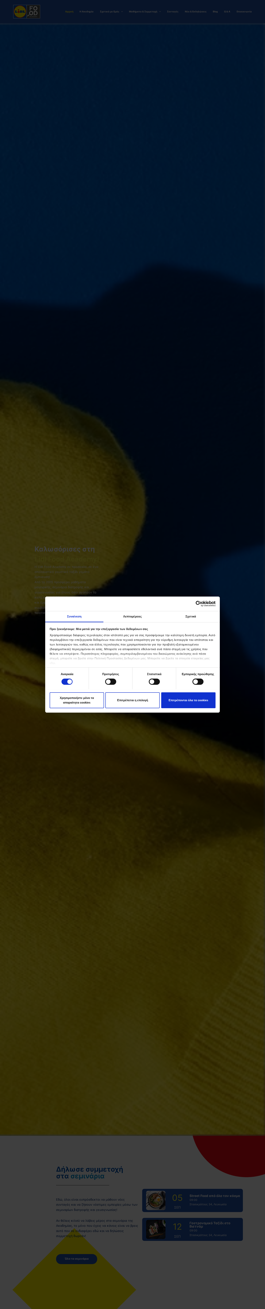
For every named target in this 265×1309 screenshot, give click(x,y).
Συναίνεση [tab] (74, 616)
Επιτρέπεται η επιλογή (132, 700)
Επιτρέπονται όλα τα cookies (188, 700)
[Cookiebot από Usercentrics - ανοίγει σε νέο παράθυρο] (199, 604)
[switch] (110, 682)
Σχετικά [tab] (190, 616)
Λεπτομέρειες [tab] (132, 616)
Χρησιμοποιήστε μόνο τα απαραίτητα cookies (77, 700)
